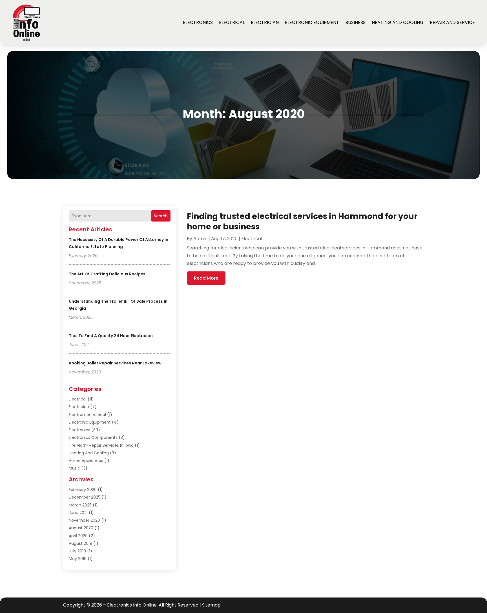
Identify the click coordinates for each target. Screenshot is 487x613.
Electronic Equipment (312, 22)
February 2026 (83, 489)
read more (206, 278)
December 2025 (84, 497)
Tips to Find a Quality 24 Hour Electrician (111, 335)
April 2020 (78, 536)
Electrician (265, 22)
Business (355, 22)
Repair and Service (452, 22)
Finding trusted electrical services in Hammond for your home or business (302, 221)
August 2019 (80, 543)
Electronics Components (93, 437)
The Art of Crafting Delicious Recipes (107, 274)
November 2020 (84, 520)
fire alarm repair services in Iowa (101, 445)
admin (200, 238)
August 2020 (81, 528)
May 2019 (78, 558)
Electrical (232, 22)
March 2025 (80, 505)
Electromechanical (87, 414)
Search (161, 216)
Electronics (198, 22)
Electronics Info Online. (132, 605)
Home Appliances (86, 460)
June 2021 (78, 512)
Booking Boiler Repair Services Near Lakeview (115, 363)
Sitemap (211, 605)
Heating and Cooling (398, 22)
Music (74, 468)
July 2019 (77, 551)
